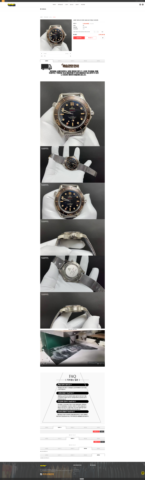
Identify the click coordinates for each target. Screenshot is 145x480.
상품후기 (77, 4)
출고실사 (71, 4)
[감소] (94, 32)
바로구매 (79, 37)
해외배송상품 (60, 4)
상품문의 (72, 60)
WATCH (50, 17)
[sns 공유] (70, 56)
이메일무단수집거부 (76, 471)
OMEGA (54, 17)
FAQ (74, 472)
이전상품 (44, 53)
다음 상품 (66, 53)
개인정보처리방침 (76, 469)
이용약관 (74, 468)
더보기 (102, 431)
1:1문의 (66, 4)
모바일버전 (81, 478)
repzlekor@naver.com (46, 471)
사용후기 (59, 60)
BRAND (54, 4)
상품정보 (46, 60)
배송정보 (85, 60)
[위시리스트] (103, 37)
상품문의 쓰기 (97, 441)
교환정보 (98, 60)
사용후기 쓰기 (96, 431)
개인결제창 (83, 4)
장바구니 (91, 37)
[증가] (98, 32)
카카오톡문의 (48, 474)
